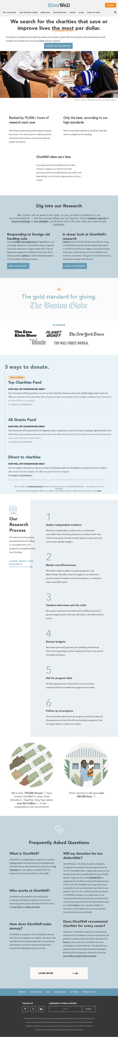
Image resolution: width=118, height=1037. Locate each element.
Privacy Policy (89, 992)
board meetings (21, 221)
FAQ (48, 992)
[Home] (59, 6)
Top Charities (9, 13)
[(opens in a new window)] (26, 336)
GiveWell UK (94, 878)
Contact (22, 992)
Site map (74, 992)
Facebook (25, 1009)
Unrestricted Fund (35, 487)
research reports (96, 218)
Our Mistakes (59, 13)
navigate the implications (25, 242)
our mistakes (41, 221)
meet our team (33, 907)
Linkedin (41, 1009)
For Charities (60, 992)
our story (17, 907)
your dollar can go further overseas (79, 956)
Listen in (67, 242)
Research (45, 13)
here (99, 491)
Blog (81, 13)
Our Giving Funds (28, 13)
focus (65, 942)
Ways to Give (93, 13)
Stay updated (36, 992)
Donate (110, 5)
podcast (25, 256)
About (73, 13)
